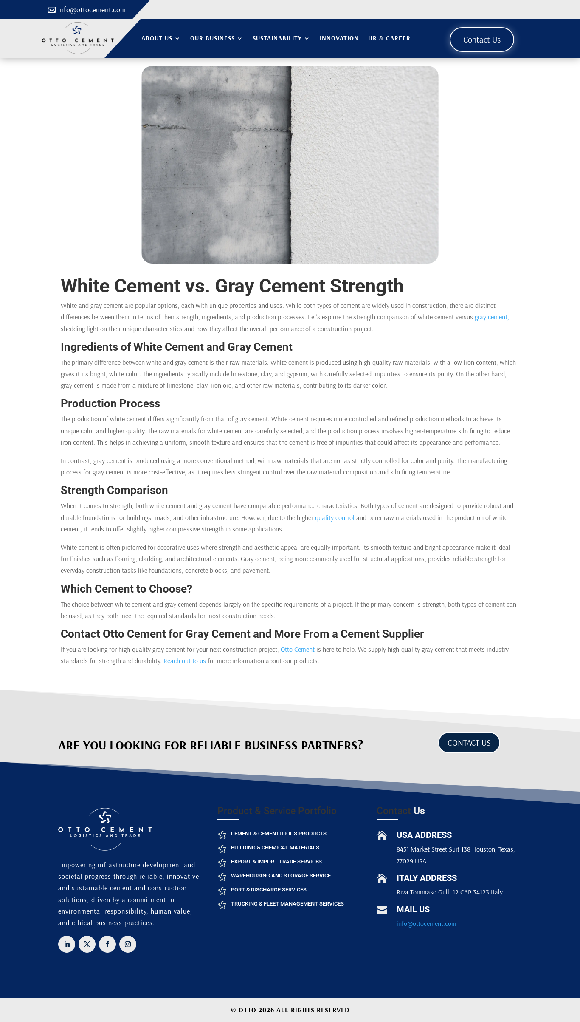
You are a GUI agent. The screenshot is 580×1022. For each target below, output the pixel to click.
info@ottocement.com (92, 9)
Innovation (339, 38)
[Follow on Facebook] (107, 944)
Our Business (212, 38)
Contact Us (482, 39)
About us (156, 38)
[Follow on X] (87, 944)
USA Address (424, 835)
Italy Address (427, 878)
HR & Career (389, 38)
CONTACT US (469, 742)
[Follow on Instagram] (127, 944)
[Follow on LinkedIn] (66, 944)
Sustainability (277, 38)
